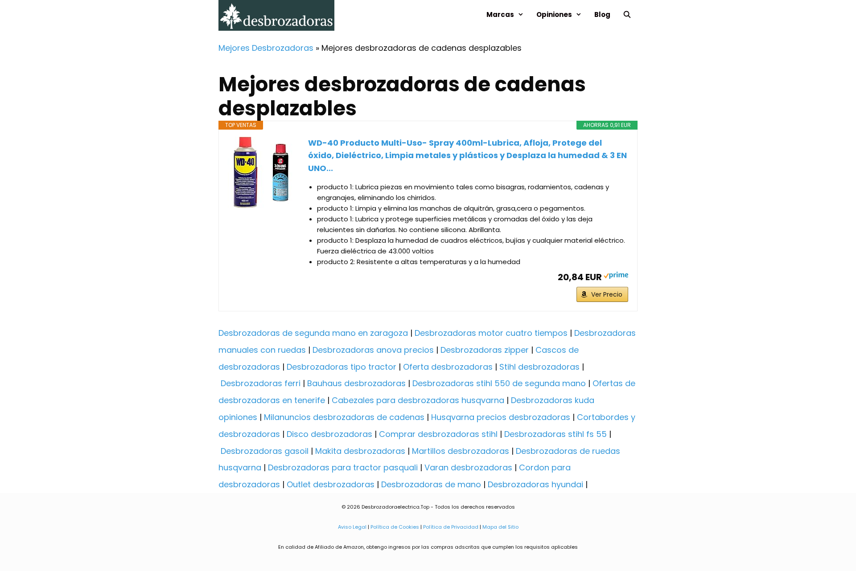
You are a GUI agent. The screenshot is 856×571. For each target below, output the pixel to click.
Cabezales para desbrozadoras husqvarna (418, 400)
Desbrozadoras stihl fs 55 (555, 434)
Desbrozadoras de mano (431, 484)
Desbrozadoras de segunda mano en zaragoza (313, 333)
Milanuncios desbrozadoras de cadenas (344, 417)
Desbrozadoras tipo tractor (341, 366)
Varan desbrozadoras (468, 467)
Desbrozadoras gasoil (265, 451)
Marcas (500, 14)
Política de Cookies (394, 526)
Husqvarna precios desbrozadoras (500, 417)
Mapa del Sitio (500, 526)
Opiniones (554, 14)
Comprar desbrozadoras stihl (438, 434)
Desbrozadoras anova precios (373, 349)
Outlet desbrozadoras (330, 484)
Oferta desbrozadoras (448, 366)
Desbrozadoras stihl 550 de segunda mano (499, 383)
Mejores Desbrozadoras (265, 47)
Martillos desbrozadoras (460, 451)
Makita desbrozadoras (360, 451)
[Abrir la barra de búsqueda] (627, 14)
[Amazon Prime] (616, 276)
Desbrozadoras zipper (484, 349)
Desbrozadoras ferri (260, 383)
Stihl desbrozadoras (539, 366)
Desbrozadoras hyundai (535, 484)
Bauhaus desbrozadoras (356, 383)
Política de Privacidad (450, 526)
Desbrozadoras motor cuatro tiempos (491, 333)
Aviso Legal (352, 526)
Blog (602, 14)
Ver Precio (606, 294)
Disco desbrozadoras (329, 434)
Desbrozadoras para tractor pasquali (343, 467)
